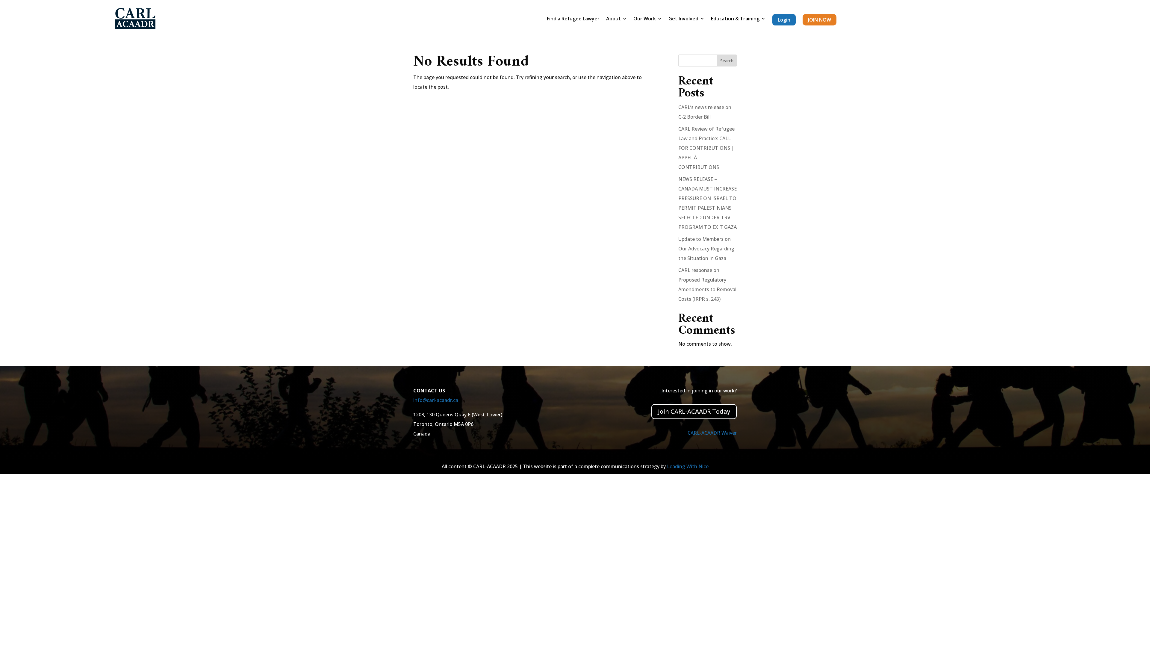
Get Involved (683, 19)
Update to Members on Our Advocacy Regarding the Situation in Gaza (706, 248)
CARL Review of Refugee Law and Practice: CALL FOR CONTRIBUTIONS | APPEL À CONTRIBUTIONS (706, 148)
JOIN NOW (819, 19)
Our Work (644, 19)
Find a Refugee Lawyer (573, 19)
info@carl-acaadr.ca (435, 400)
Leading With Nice (688, 466)
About (613, 19)
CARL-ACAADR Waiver (712, 433)
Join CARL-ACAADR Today (694, 411)
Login (784, 19)
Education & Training (735, 19)
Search (726, 61)
